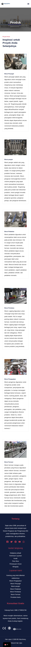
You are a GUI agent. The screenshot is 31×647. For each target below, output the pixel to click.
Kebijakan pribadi (15, 553)
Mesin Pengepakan (10, 379)
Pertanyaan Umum (16, 564)
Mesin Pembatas (9, 308)
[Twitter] (11, 542)
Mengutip (15, 567)
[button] (28, 3)
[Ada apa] (24, 542)
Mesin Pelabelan (9, 231)
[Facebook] (7, 542)
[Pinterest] (15, 542)
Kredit (15, 558)
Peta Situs (15, 561)
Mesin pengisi (8, 159)
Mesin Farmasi (8, 462)
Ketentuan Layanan (15, 556)
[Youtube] (20, 542)
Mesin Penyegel (9, 73)
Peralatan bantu (16, 597)
